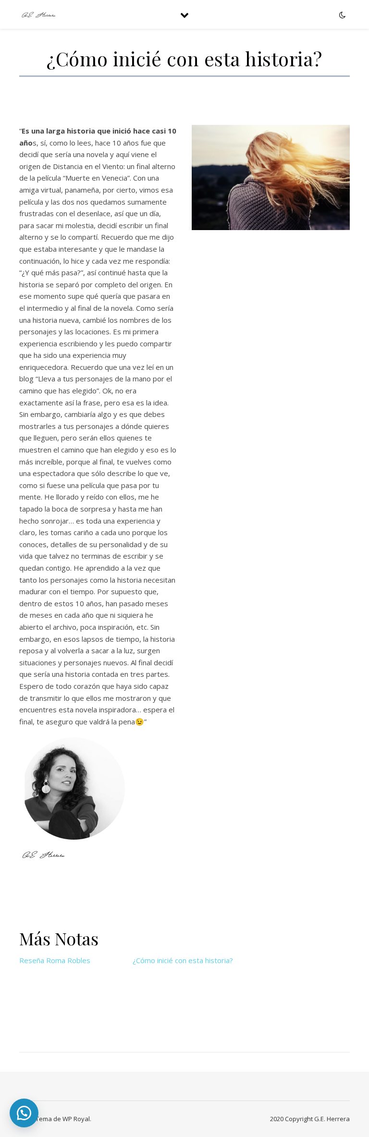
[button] (24, 1113)
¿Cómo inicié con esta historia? (183, 960)
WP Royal (76, 1118)
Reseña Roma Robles (54, 960)
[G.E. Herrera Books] (38, 14)
